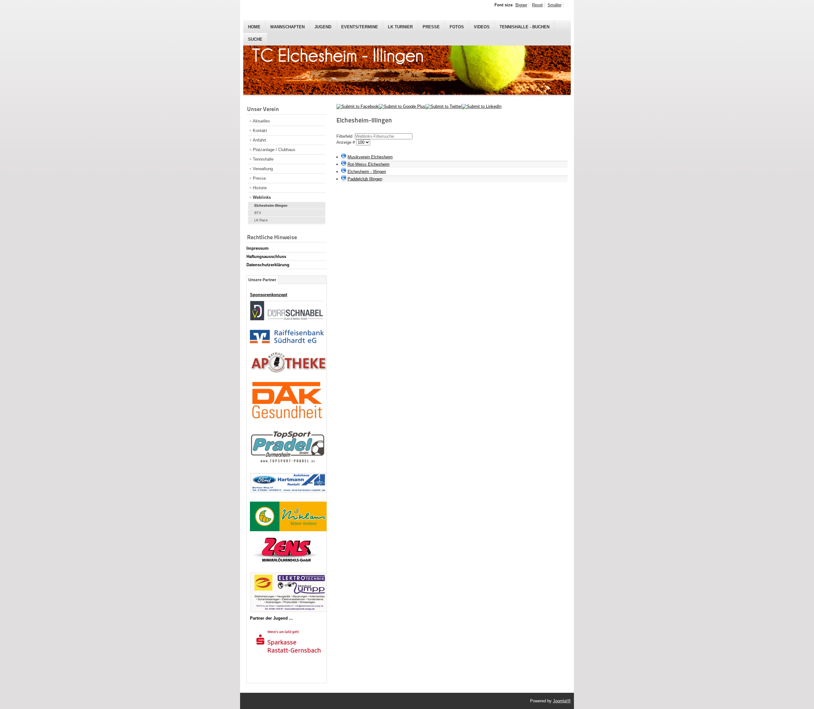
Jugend (322, 26)
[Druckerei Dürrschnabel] (286, 318)
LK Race (261, 220)
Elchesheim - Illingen (367, 171)
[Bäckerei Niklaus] (289, 529)
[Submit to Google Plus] (402, 106)
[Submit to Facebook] (357, 106)
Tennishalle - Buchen (524, 26)
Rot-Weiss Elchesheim (369, 164)
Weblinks (262, 197)
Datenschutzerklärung (267, 264)
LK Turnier (400, 26)
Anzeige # (346, 142)
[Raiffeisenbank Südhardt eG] (287, 341)
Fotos (457, 26)
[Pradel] (287, 462)
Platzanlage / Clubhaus (274, 149)
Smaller (555, 5)
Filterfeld (345, 136)
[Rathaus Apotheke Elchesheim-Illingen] (289, 371)
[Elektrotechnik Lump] (289, 610)
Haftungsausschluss (266, 256)
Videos (482, 26)
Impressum (257, 248)
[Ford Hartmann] (289, 491)
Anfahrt (259, 140)
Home (254, 26)
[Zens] (286, 568)
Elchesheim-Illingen (270, 205)
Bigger (521, 5)
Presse (431, 26)
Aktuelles (261, 121)
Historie (260, 187)
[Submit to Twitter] (443, 106)
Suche (255, 39)
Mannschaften (287, 26)
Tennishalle (263, 159)
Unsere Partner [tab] (262, 280)
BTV (257, 213)
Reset (537, 5)
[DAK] (287, 419)
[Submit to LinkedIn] (481, 106)
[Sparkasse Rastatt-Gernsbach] (288, 657)
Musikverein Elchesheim (370, 157)
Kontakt (260, 130)
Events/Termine (359, 26)
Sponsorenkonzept (268, 294)
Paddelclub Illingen (365, 179)
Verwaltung (263, 168)
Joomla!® (562, 701)
